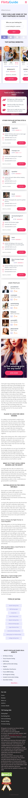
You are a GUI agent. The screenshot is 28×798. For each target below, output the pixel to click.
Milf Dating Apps (14, 609)
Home (2, 695)
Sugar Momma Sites (14, 627)
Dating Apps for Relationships (13, 634)
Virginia (5, 666)
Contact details (5, 706)
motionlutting (15, 303)
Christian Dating (5, 724)
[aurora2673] (5, 322)
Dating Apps (4, 713)
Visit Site (11, 79)
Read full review (11, 75)
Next (14, 32)
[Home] (9, 2)
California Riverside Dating (10, 664)
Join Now (14, 373)
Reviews (3, 698)
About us (3, 700)
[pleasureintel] (5, 331)
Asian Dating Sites (13, 616)
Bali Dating (6, 661)
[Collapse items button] (14, 683)
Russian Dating (5, 721)
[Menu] (26, 2)
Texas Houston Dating (9, 658)
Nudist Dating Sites (14, 605)
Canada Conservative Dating (10, 677)
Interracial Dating (6, 718)
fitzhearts (13, 312)
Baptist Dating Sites (14, 620)
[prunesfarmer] (5, 289)
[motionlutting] (5, 306)
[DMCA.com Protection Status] (6, 776)
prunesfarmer (15, 287)
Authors (3, 703)
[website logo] (6, 129)
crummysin (14, 295)
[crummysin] (5, 297)
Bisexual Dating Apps (14, 623)
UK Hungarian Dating (8, 674)
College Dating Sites (14, 638)
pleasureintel (14, 328)
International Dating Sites (13, 631)
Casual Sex (13, 612)
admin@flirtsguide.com (15, 735)
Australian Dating (7, 680)
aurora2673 (14, 320)
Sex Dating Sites (5, 716)
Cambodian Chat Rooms (9, 669)
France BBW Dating (8, 672)
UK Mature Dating (8, 656)
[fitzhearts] (5, 314)
